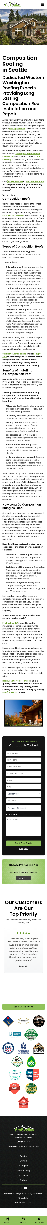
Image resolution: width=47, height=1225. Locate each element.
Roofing (23, 1156)
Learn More (23, 878)
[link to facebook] (21, 1188)
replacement (33, 153)
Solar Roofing (23, 1170)
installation (7, 156)
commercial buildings (13, 215)
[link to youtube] (25, 1188)
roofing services (17, 128)
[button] (41, 5)
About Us (23, 1175)
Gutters (23, 1160)
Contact (23, 1180)
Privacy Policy (23, 849)
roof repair (21, 153)
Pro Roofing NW (10, 623)
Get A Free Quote (23, 843)
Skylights (23, 1165)
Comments (11, 814)
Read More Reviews (23, 1006)
